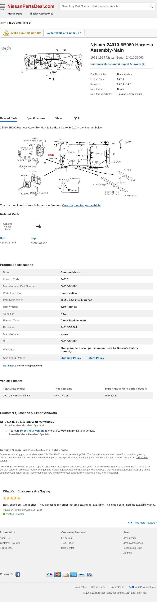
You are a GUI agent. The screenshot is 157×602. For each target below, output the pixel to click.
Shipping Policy (71, 357)
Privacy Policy (117, 587)
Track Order (67, 543)
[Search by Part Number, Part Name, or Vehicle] (151, 6)
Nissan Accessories (41, 13)
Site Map (127, 553)
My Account (67, 538)
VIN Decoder (6, 548)
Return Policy (95, 357)
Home (3, 23)
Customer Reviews (10, 543)
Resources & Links (132, 548)
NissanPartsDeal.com (11, 466)
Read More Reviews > (145, 522)
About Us (5, 538)
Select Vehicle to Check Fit (64, 32)
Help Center (67, 548)
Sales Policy (80, 587)
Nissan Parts (14, 13)
